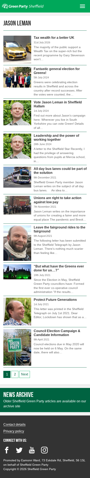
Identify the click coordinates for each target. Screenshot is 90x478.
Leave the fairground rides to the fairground (45, 243)
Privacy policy (13, 431)
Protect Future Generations (45, 311)
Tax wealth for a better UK (45, 50)
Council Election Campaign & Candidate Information (45, 347)
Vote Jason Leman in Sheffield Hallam (45, 115)
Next (24, 374)
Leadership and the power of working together (45, 148)
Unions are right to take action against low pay (45, 208)
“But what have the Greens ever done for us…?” (45, 279)
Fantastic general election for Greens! (45, 81)
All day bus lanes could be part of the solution (45, 179)
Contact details (14, 424)
